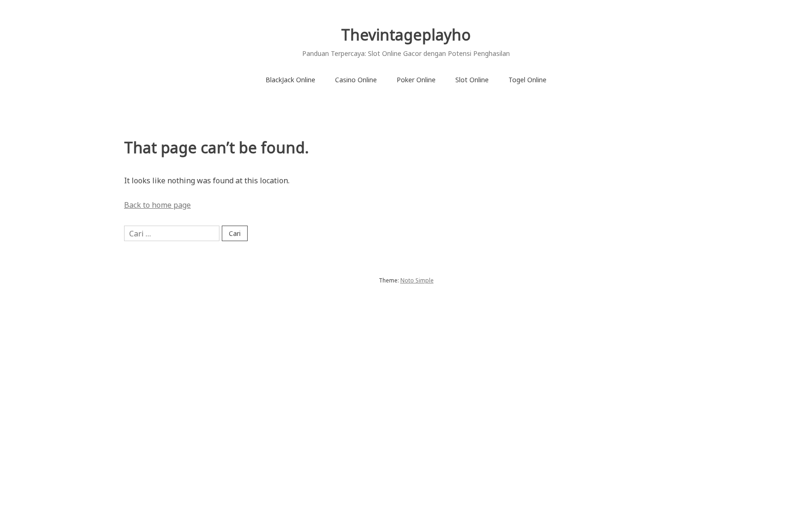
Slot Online (472, 79)
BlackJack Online (290, 79)
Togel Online (527, 79)
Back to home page (157, 205)
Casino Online (356, 79)
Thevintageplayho (406, 34)
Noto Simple (417, 280)
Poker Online (416, 79)
